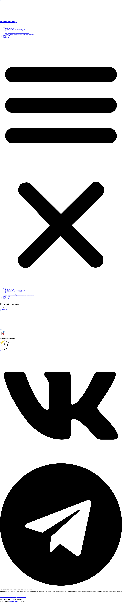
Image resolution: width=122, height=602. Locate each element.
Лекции (4, 36)
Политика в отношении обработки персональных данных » (13, 597)
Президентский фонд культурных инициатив (7, 24)
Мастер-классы (6, 37)
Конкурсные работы (9, 28)
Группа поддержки (7, 35)
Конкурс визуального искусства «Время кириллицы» (16, 29)
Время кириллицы (8, 21)
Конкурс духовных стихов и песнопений (14, 30)
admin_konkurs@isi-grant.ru (26, 589)
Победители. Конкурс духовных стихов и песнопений (17, 33)
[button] (61, 164)
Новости (4, 38)
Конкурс (4, 27)
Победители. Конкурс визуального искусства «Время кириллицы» (19, 34)
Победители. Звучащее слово (11, 31)
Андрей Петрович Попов (14, 601)
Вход (4, 39)
